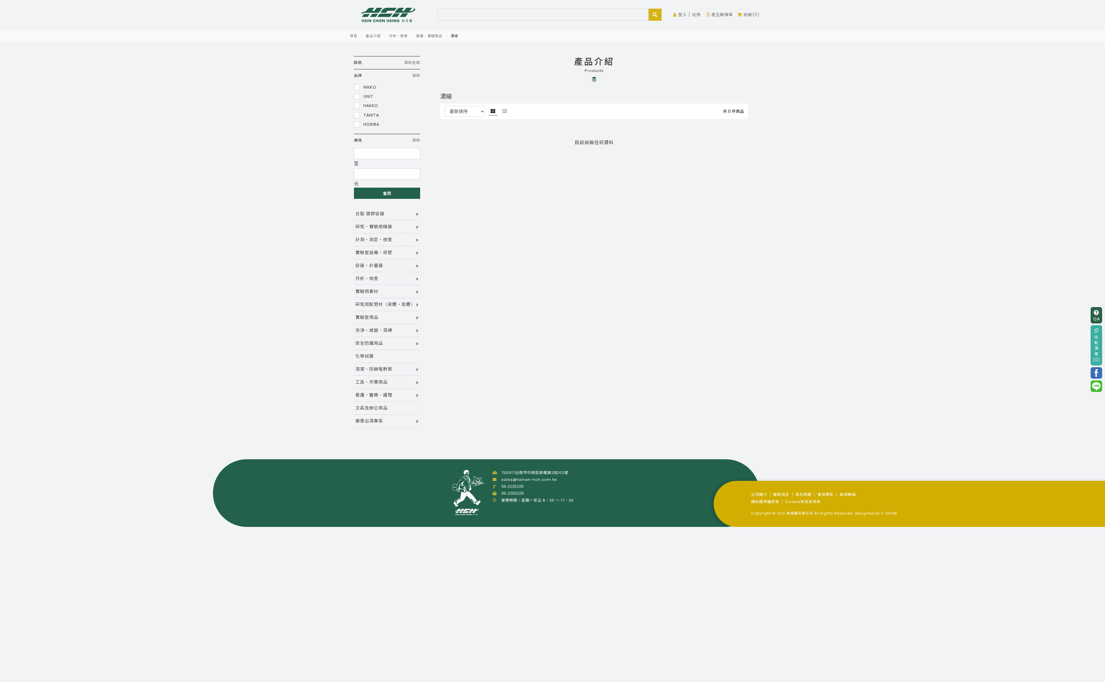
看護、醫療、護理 (373, 395)
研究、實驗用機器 (373, 227)
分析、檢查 (398, 35)
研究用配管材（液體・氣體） (385, 304)
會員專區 (826, 494)
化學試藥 (364, 356)
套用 (387, 193)
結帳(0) (751, 15)
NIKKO (369, 87)
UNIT (367, 96)
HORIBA (370, 124)
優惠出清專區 (369, 421)
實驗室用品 (366, 317)
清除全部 (412, 62)
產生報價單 (721, 15)
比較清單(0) (1096, 348)
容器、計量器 (369, 265)
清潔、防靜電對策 (373, 369)
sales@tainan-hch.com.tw (529, 479)
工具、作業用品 (371, 382)
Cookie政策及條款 (803, 502)
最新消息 (781, 494)
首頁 (353, 35)
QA (1096, 318)
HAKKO (370, 105)
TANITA (370, 115)
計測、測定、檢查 (373, 240)
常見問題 (803, 494)
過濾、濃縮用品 (429, 35)
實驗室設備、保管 (373, 252)
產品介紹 (373, 35)
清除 (416, 75)
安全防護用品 (369, 343)
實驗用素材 (366, 291)
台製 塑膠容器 (369, 214)
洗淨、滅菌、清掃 (373, 330)
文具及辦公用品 (371, 408)
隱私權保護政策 (765, 502)
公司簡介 (759, 494)
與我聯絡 (848, 494)
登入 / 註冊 (689, 15)
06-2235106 (513, 486)
